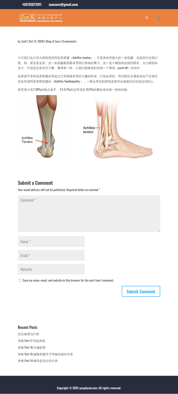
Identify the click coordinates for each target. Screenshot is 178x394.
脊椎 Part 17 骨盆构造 (31, 340)
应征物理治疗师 (28, 333)
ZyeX (24, 41)
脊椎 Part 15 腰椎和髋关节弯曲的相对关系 (45, 354)
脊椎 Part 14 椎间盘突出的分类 (38, 360)
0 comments (69, 41)
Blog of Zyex (53, 41)
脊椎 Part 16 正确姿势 (32, 347)
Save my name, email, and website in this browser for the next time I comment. (68, 280)
